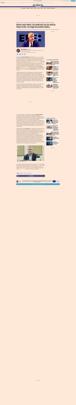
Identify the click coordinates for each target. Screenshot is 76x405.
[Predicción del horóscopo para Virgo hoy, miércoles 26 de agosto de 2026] (49, 143)
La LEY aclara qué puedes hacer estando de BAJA (11, 2)
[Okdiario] (38, 5)
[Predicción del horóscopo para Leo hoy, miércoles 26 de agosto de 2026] (49, 139)
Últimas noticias (23, 8)
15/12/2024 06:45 (23, 52)
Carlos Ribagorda (24, 49)
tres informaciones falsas (35, 61)
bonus (38, 165)
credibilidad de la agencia (24, 67)
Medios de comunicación (27, 173)
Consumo (48, 8)
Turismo (42, 8)
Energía (35, 8)
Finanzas (31, 8)
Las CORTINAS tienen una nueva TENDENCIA (34, 2)
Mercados (38, 8)
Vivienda (45, 8)
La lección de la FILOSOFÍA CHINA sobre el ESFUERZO (23, 2)
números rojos (23, 168)
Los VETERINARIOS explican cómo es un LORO (45, 2)
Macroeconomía (52, 8)
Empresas (28, 8)
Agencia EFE (21, 173)
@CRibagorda (29, 49)
